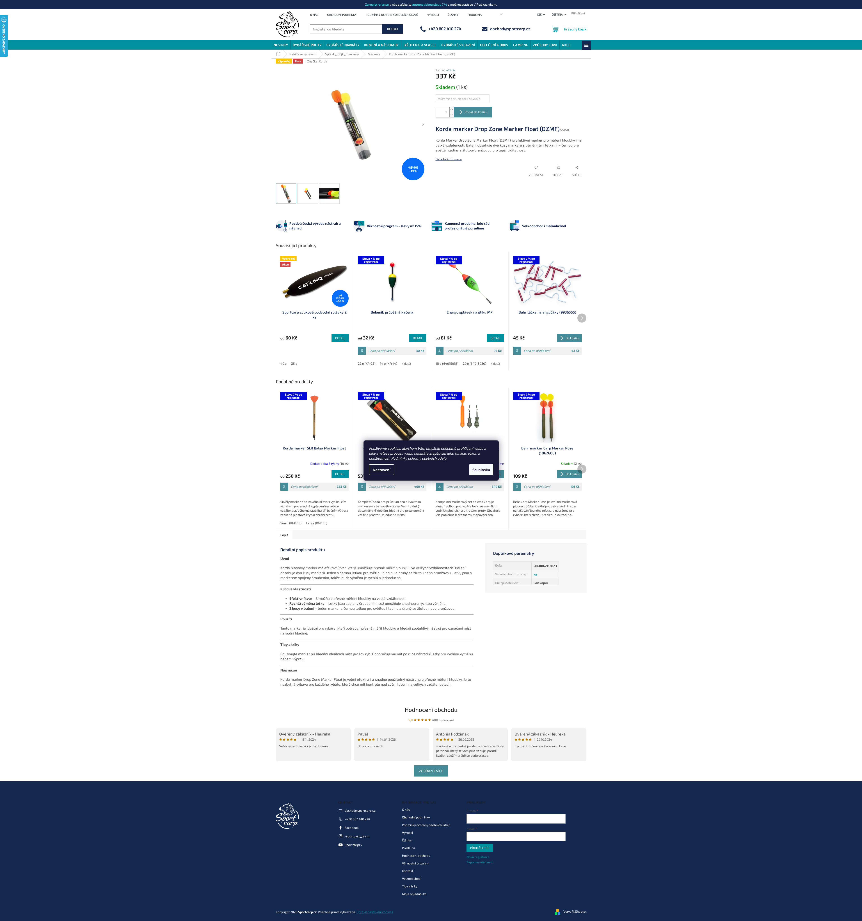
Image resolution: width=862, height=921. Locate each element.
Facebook (352, 827)
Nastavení (381, 469)
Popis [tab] (284, 535)
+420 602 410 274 (357, 819)
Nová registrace (477, 857)
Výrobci (433, 14)
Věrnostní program (415, 863)
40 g (283, 363)
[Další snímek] (423, 124)
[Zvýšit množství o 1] (451, 109)
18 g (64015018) (447, 363)
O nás (314, 14)
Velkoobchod (411, 878)
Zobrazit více (431, 771)
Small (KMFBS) (291, 523)
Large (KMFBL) (316, 523)
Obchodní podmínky (342, 14)
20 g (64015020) (474, 363)
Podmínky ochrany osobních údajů (418, 458)
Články (453, 14)
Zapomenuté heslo (479, 862)
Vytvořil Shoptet (574, 911)
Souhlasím (481, 469)
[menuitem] (280, 45)
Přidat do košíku (476, 112)
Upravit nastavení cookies (375, 912)
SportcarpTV (353, 845)
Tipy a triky (409, 886)
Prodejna (474, 14)
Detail (340, 338)
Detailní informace (449, 159)
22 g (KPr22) (366, 363)
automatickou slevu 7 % (429, 4)
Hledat (392, 29)
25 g (294, 363)
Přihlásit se (479, 848)
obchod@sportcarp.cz (360, 810)
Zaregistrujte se (377, 4)
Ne (535, 575)
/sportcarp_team (357, 836)
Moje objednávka (414, 894)
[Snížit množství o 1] (451, 114)
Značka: (317, 61)
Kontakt (407, 871)
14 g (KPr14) (388, 363)
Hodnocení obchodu (431, 709)
